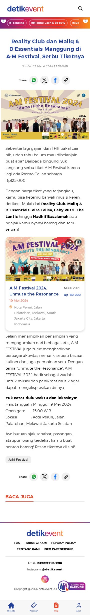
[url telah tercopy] (65, 80)
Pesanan (34, 611)
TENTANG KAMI (28, 549)
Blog (56, 611)
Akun (78, 611)
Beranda (11, 611)
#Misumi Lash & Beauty (48, 23)
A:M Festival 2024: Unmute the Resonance (34, 290)
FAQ (17, 543)
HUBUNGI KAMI (35, 543)
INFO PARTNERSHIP (58, 549)
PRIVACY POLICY (63, 543)
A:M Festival (18, 459)
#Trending (16, 23)
